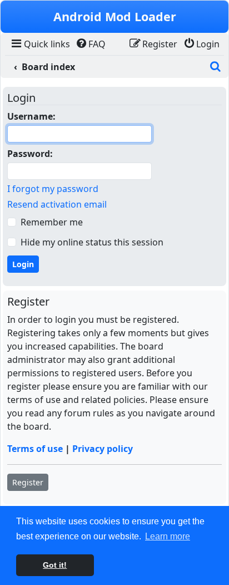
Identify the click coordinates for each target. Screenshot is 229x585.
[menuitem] (39, 44)
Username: (31, 116)
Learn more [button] (167, 536)
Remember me (52, 222)
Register (27, 482)
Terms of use (35, 449)
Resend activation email (57, 204)
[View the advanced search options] (215, 67)
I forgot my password (52, 189)
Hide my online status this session (92, 242)
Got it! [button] (55, 565)
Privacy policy (102, 449)
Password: (30, 154)
